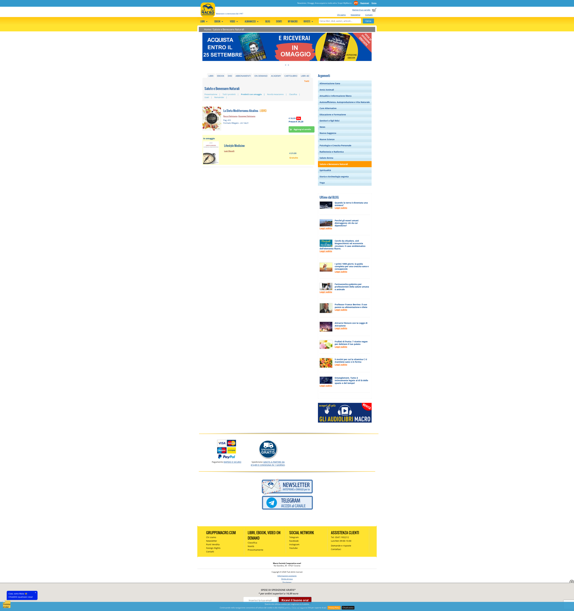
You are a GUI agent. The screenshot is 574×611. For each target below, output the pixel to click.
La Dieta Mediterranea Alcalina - (245, 110)
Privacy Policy (334, 607)
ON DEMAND (260, 75)
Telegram (294, 537)
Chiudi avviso (348, 607)
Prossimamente (255, 549)
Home (207, 29)
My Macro (293, 21)
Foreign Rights (213, 548)
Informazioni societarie (287, 576)
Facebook (294, 540)
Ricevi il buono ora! (295, 600)
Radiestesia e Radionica (332, 151)
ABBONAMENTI (243, 75)
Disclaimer (287, 582)
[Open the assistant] (6, 604)
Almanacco (250, 21)
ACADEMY (276, 75)
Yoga (322, 182)
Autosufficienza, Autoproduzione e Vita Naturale (345, 102)
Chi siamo (341, 14)
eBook (217, 21)
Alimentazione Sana (330, 83)
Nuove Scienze (327, 139)
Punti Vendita (213, 544)
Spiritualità (325, 170)
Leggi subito (341, 207)
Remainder (219, 97)
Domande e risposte (341, 545)
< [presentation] (285, 65)
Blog (267, 21)
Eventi (279, 21)
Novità (251, 546)
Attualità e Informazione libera (335, 95)
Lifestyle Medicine (234, 145)
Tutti (306, 81)
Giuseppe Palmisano (246, 116)
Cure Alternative (328, 108)
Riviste (307, 21)
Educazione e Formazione (333, 114)
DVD (230, 75)
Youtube (293, 548)
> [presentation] (288, 65)
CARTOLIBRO (290, 75)
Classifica (293, 94)
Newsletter (355, 14)
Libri (202, 21)
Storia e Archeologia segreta (334, 176)
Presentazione (210, 94)
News (322, 127)
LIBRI (211, 75)
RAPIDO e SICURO (232, 462)
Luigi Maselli (229, 151)
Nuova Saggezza (328, 133)
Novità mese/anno (275, 94)
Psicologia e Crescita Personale (335, 145)
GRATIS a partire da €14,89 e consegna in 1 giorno (268, 463)
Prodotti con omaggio (251, 94)
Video (233, 21)
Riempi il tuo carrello (361, 10)
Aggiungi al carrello (302, 129)
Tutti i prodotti (229, 94)
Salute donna (326, 157)
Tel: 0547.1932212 (340, 537)
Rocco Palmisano (230, 116)
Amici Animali (327, 89)
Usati (206, 97)
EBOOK (220, 75)
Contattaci (336, 549)
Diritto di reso (287, 579)
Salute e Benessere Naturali (228, 29)
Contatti (369, 14)
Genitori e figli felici (329, 120)
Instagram (294, 544)
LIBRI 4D (305, 75)
